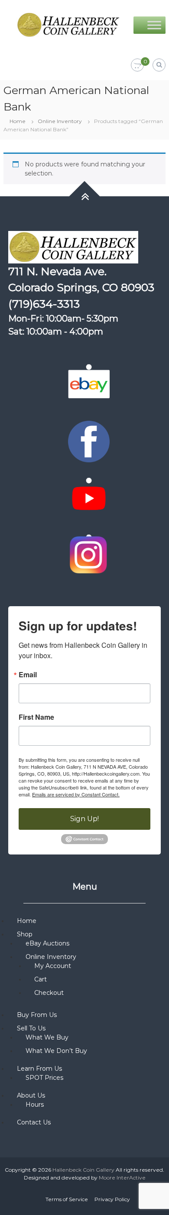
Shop (24, 934)
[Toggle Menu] (154, 25)
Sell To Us (31, 1028)
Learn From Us (39, 1068)
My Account (52, 966)
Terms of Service (67, 1199)
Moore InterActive (122, 1177)
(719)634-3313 (44, 303)
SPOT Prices (44, 1078)
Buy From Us (37, 1015)
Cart (40, 979)
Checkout (49, 993)
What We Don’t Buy (56, 1051)
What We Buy (47, 1037)
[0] (137, 65)
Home (18, 121)
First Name (36, 717)
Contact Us (34, 1122)
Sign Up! (84, 819)
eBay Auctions (47, 943)
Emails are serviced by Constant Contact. (76, 794)
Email (28, 674)
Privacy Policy (112, 1199)
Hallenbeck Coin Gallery (83, 1169)
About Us (31, 1095)
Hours (35, 1104)
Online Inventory (60, 121)
